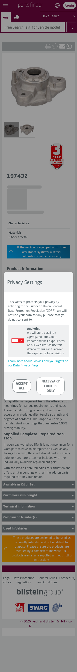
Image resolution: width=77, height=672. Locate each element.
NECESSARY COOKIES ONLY (50, 386)
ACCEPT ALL (22, 385)
